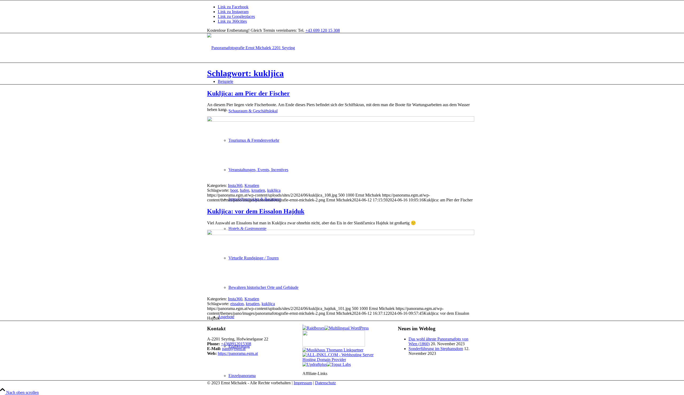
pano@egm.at (234, 348)
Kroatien (251, 185)
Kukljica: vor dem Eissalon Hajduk (255, 211)
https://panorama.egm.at (238, 353)
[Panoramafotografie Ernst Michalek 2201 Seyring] (251, 47)
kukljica (274, 190)
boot (234, 190)
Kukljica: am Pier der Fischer (248, 93)
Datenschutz (325, 383)
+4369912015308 (236, 344)
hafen (244, 190)
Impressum (303, 383)
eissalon (237, 303)
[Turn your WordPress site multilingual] (347, 328)
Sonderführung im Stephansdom (436, 348)
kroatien (258, 190)
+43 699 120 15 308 (322, 30)
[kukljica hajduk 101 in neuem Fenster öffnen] (340, 233)
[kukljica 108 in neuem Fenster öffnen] (340, 120)
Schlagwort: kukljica (245, 73)
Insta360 (235, 185)
